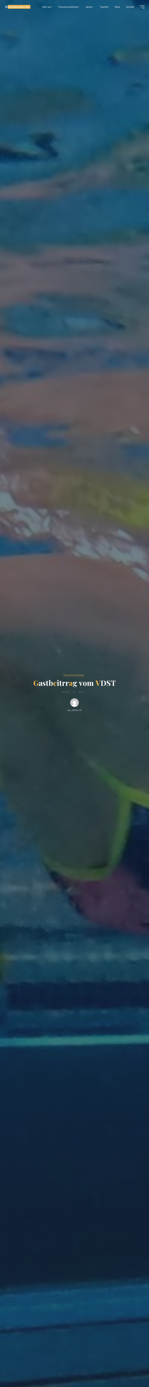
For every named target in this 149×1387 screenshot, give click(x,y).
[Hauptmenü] (142, 7)
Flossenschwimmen (73, 675)
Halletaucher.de (17, 7)
